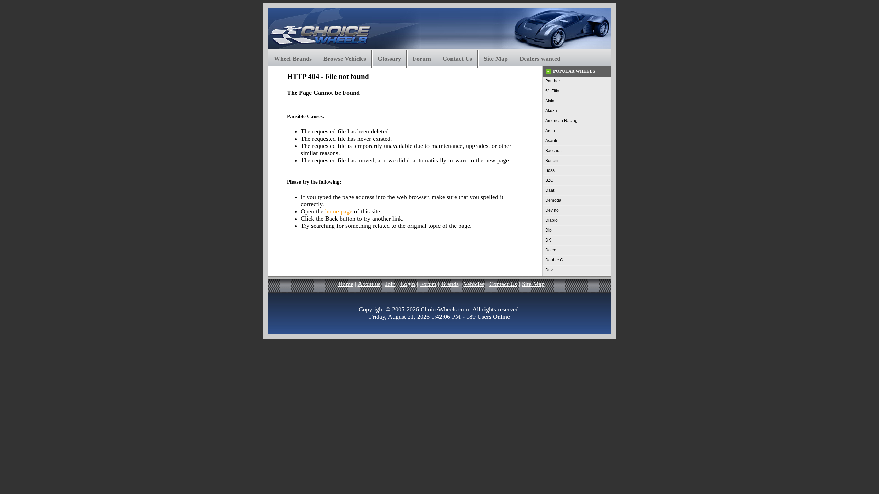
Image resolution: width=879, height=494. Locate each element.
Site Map (496, 58)
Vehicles (474, 284)
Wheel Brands (293, 58)
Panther (552, 81)
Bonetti (551, 160)
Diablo (551, 220)
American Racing (561, 120)
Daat (549, 190)
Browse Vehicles (344, 58)
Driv (549, 270)
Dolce (550, 250)
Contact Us (457, 58)
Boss (550, 170)
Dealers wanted (540, 58)
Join (390, 284)
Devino (552, 210)
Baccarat (553, 150)
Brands (450, 284)
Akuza (551, 110)
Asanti (551, 140)
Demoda (553, 200)
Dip (548, 230)
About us (369, 284)
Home (345, 284)
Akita (550, 100)
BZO (549, 180)
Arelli (550, 130)
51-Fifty (552, 91)
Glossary (389, 58)
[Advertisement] (398, 255)
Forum (422, 58)
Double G (554, 260)
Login (407, 284)
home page (338, 211)
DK (548, 240)
